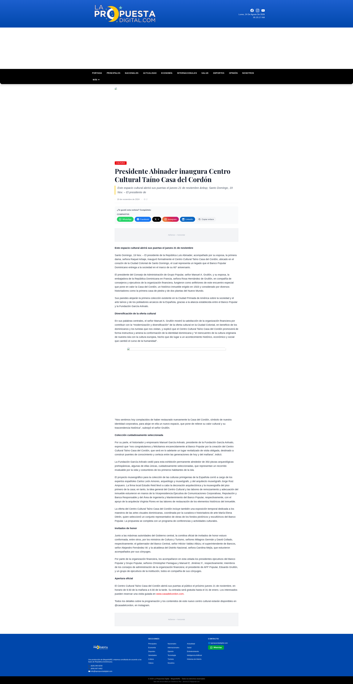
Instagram (172, 219)
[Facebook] (252, 10)
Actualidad (150, 73)
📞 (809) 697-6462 (95, 669)
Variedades (152, 655)
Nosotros (248, 73)
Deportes (218, 73)
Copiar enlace (208, 219)
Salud (204, 73)
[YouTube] (263, 10)
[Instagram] (257, 10)
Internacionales (187, 73)
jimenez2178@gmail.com (191, 681)
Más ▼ (96, 80)
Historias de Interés (194, 659)
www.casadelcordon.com (170, 593)
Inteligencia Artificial (194, 655)
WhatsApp (126, 219)
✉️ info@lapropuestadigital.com (100, 671)
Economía (166, 73)
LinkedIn (189, 219)
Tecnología (172, 655)
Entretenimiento (193, 651)
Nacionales (131, 73)
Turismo (171, 659)
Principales (113, 73)
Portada (97, 73)
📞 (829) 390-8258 (95, 666)
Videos (150, 663)
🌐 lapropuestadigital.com (218, 643)
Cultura (120, 163)
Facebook (144, 219)
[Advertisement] (176, 48)
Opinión (233, 73)
